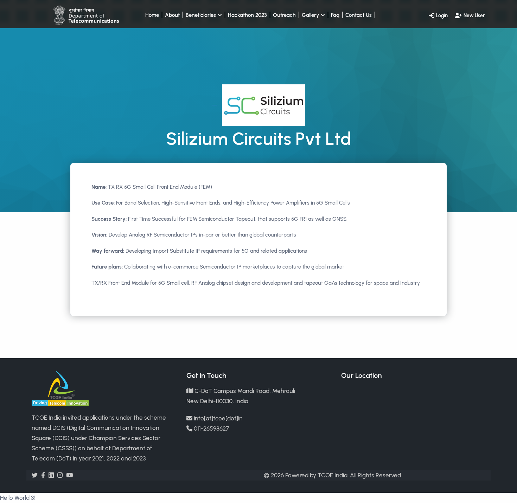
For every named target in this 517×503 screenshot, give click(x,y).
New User (474, 15)
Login (442, 15)
